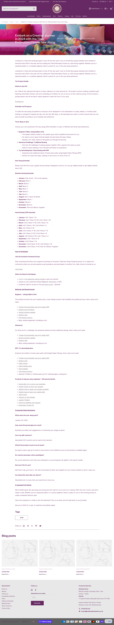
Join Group (19, 269)
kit (21, 279)
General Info (6, 586)
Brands (85, 16)
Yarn (54, 16)
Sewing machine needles (27, 312)
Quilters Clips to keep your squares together (34, 389)
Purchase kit (19, 101)
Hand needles (23, 369)
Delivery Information (7, 601)
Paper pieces (23, 363)
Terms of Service (7, 606)
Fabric (38, 16)
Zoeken (34, 8)
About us (4, 589)
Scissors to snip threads (27, 397)
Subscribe (37, 603)
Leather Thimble (24, 400)
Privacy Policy (6, 608)
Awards (4, 591)
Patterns (60, 16)
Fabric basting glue (25, 366)
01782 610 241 (85, 608)
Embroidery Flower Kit (26, 405)
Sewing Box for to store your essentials (32, 384)
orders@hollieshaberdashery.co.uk (92, 611)
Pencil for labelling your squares (29, 403)
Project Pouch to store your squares (31, 387)
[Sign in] (106, 9)
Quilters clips (23, 315)
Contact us (95, 1)
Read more (5, 574)
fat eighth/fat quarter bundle (35, 279)
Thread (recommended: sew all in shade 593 (34, 307)
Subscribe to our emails (38, 593)
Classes (67, 16)
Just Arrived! (31, 16)
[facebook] (35, 590)
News (17, 22)
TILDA (21, 517)
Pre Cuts (78, 16)
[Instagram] (32, 590)
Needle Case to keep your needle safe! (32, 392)
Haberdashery (47, 16)
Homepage (5, 22)
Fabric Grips (23, 395)
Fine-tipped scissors (25, 318)
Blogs (11, 22)
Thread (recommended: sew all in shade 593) (34, 335)
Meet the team (6, 603)
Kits (72, 16)
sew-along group (47, 284)
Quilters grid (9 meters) (26, 310)
